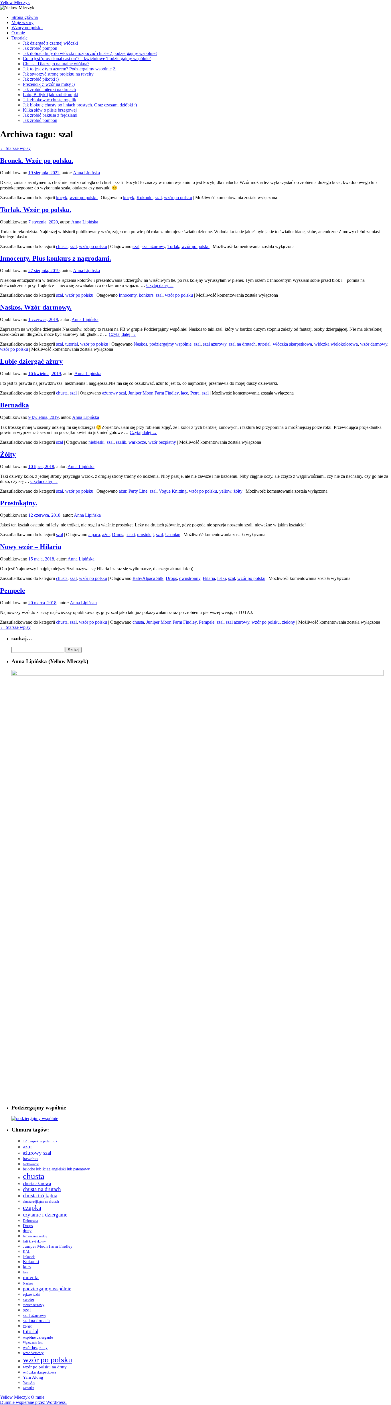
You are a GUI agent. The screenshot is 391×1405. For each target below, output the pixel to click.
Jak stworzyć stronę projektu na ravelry (58, 74)
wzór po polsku (84, 197)
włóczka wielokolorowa (336, 344)
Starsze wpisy (15, 148)
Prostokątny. (18, 503)
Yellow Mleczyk (15, 2)
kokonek (29, 1257)
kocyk (61, 197)
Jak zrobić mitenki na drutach (49, 89)
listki (221, 578)
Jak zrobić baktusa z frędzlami (50, 115)
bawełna (30, 1158)
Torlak (173, 246)
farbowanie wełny (35, 1236)
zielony (288, 622)
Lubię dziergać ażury (31, 361)
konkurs (146, 295)
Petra (195, 393)
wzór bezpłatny (162, 442)
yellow (225, 491)
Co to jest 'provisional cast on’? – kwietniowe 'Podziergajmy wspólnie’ (87, 58)
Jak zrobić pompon (40, 48)
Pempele (12, 590)
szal (158, 197)
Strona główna (24, 17)
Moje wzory (22, 22)
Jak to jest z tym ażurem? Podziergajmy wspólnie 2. (69, 68)
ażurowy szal (114, 393)
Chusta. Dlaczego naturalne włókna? (56, 63)
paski (130, 534)
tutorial (71, 344)
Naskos (140, 344)
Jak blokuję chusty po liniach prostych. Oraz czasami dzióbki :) (80, 104)
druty (27, 1231)
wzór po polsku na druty (45, 1367)
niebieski (96, 442)
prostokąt (145, 534)
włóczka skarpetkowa (292, 344)
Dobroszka (30, 1221)
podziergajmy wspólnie (170, 344)
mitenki (31, 1277)
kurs (27, 1266)
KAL (26, 1252)
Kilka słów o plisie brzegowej (50, 110)
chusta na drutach (42, 1189)
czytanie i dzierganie (45, 1215)
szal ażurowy (153, 246)
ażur (122, 491)
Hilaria (209, 578)
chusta (62, 246)
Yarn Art (29, 1383)
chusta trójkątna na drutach (41, 1202)
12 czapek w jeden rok (40, 1141)
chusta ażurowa (37, 1183)
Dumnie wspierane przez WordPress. (33, 1402)
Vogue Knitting (173, 491)
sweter (28, 1299)
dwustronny (189, 578)
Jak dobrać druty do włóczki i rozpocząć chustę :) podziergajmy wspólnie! (90, 53)
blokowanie (31, 1164)
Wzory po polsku (27, 27)
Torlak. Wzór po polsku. (35, 209)
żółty (238, 491)
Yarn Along (33, 1377)
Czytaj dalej (159, 285)
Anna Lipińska (86, 172)
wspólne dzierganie (38, 1337)
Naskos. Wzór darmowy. (36, 307)
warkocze (137, 442)
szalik (121, 442)
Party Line (138, 491)
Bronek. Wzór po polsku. (36, 160)
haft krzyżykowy (34, 1241)
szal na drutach (242, 344)
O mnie (18, 32)
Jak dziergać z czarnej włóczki (50, 43)
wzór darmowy (373, 344)
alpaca (94, 534)
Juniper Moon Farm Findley (153, 393)
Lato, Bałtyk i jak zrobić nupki (50, 94)
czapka (32, 1207)
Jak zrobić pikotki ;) (41, 79)
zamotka (28, 1388)
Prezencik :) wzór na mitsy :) (49, 84)
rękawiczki (31, 1294)
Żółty (8, 454)
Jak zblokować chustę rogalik (49, 99)
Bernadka (14, 405)
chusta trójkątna (40, 1195)
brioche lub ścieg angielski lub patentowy (56, 1169)
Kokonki (145, 197)
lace (184, 393)
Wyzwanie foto (33, 1343)
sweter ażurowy (33, 1305)
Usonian (172, 534)
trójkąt (27, 1326)
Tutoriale (19, 37)
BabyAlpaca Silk (148, 578)
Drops (117, 534)
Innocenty (128, 295)
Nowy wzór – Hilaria (30, 546)
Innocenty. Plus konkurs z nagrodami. (55, 258)
